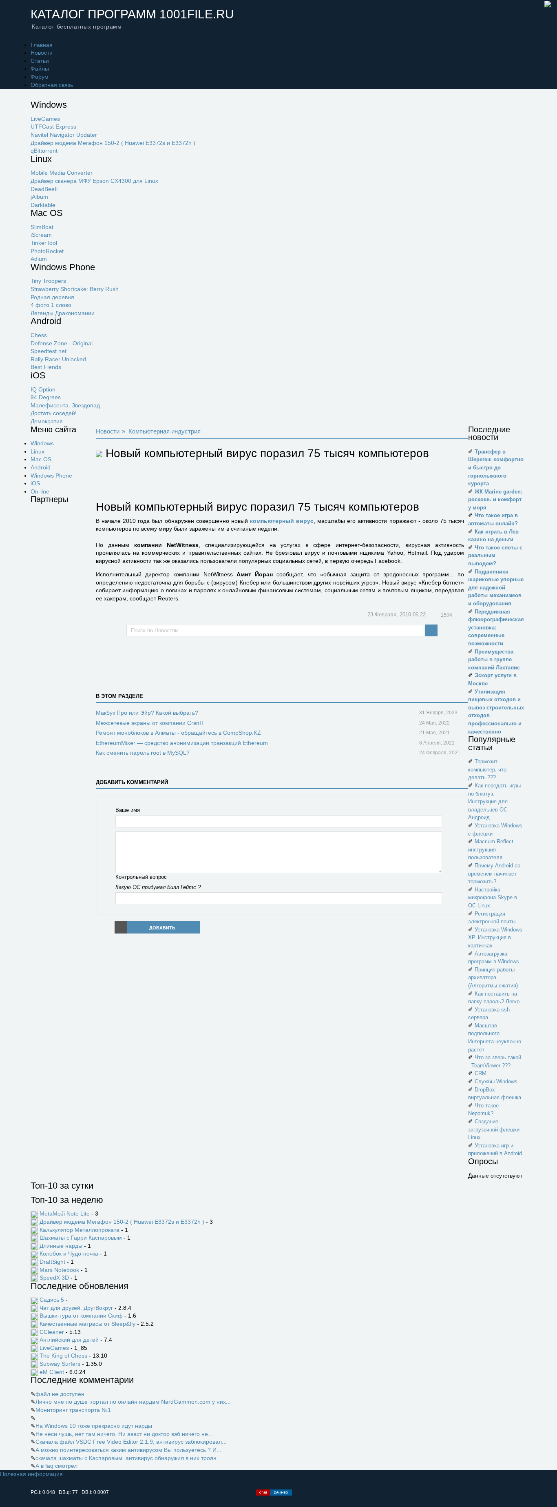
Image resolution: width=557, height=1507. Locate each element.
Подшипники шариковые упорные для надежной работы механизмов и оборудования (496, 588)
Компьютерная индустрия (164, 431)
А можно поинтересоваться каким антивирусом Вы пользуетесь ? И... (128, 1450)
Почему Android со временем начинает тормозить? (494, 873)
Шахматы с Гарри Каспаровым (81, 1237)
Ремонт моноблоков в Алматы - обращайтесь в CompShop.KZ (178, 732)
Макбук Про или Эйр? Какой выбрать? (147, 712)
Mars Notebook (59, 1270)
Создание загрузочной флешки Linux (493, 1129)
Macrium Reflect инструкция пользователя (490, 849)
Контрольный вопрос (141, 877)
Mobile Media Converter (62, 172)
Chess (39, 335)
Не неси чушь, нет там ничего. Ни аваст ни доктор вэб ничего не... (124, 1434)
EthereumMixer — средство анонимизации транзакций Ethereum (182, 743)
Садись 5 (52, 1299)
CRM (480, 1073)
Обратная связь (52, 85)
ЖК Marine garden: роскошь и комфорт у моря (495, 500)
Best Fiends (46, 367)
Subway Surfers (60, 1363)
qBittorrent (44, 150)
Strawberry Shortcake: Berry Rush (75, 289)
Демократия (47, 421)
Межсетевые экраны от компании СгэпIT (150, 723)
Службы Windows (496, 1081)
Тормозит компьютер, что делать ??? (487, 769)
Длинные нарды (61, 1245)
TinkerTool (44, 243)
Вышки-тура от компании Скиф (81, 1315)
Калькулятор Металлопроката (79, 1230)
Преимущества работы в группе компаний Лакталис (494, 660)
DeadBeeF (44, 189)
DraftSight (52, 1261)
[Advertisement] (63, 632)
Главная (42, 45)
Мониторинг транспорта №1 (73, 1410)
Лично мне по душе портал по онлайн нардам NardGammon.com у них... (133, 1401)
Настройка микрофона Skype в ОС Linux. (492, 898)
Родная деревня (52, 297)
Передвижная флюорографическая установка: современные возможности (496, 628)
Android (41, 467)
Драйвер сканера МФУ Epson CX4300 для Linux (94, 181)
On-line (40, 491)
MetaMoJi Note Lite (65, 1213)
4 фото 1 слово (51, 305)
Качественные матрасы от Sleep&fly (87, 1323)
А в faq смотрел (56, 1466)
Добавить (162, 927)
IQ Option (43, 389)
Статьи (40, 61)
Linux (37, 451)
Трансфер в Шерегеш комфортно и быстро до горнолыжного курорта (496, 468)
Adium (39, 259)
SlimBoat (42, 227)
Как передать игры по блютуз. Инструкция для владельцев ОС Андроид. (494, 801)
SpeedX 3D (54, 1277)
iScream (41, 234)
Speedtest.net (48, 351)
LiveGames (45, 119)
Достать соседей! (54, 413)
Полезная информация (31, 1474)
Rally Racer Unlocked (58, 359)
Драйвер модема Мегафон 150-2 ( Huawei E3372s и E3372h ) (113, 143)
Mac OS (41, 459)
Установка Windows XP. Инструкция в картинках (495, 938)
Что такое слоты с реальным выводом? (495, 556)
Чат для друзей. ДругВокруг (76, 1308)
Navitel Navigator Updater (64, 134)
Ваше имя (127, 810)
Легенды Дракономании (63, 313)
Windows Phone (51, 475)
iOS (35, 483)
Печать (461, 615)
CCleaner (52, 1332)
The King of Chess (63, 1355)
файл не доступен (59, 1394)
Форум (40, 76)
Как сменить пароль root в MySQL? (143, 752)
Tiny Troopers (48, 281)
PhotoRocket (47, 251)
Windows (42, 443)
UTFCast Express (53, 126)
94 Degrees (46, 397)
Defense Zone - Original (62, 343)
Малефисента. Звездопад (65, 405)
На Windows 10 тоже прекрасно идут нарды (93, 1426)
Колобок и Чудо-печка (69, 1253)
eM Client (52, 1372)
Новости (42, 52)
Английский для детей (69, 1339)
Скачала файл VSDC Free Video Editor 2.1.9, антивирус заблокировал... (131, 1441)
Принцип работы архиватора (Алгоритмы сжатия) (493, 978)
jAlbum (39, 196)
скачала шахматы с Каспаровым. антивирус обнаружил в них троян (126, 1458)
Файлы (40, 68)
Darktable (43, 205)
